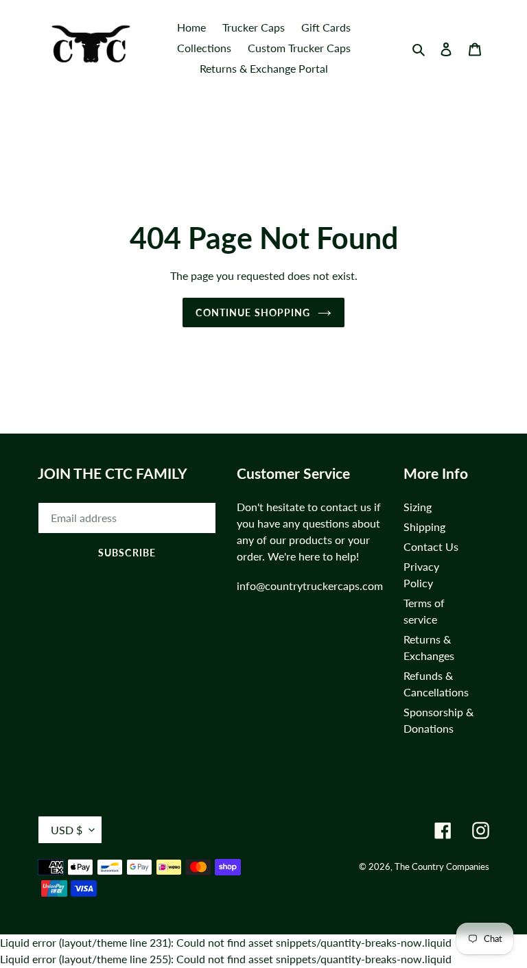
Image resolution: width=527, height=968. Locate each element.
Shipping (424, 526)
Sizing (417, 506)
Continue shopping (253, 312)
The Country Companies (442, 866)
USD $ (66, 829)
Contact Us (430, 546)
